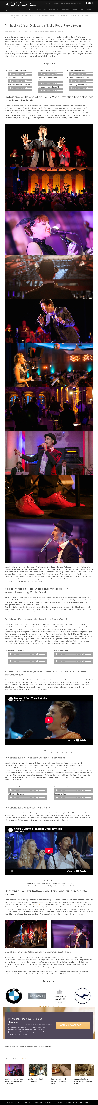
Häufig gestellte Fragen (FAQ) (71, 3)
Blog (77, 1102)
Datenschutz (70, 1102)
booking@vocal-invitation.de (44, 1102)
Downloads (55, 3)
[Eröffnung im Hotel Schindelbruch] (38, 1075)
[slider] (28, 74)
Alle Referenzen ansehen (49, 1006)
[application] (20, 74)
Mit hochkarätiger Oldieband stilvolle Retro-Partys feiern (35, 15)
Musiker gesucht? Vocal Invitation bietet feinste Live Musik (14, 1081)
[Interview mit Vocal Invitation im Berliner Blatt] (61, 1075)
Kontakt (47, 3)
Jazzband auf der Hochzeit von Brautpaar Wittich (83, 1081)
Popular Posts (10, 1058)
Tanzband (35, 904)
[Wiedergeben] (11, 74)
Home (11, 15)
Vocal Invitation (11, 1102)
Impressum (61, 1102)
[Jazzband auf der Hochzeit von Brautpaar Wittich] (84, 1075)
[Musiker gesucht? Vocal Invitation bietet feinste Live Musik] (15, 1075)
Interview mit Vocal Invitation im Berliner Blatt (59, 1081)
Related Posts (25, 1058)
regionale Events (86, 1102)
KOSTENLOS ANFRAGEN (70, 1025)
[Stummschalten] (25, 74)
